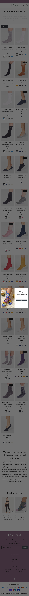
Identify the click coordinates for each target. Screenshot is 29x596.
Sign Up (21, 300)
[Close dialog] (27, 288)
